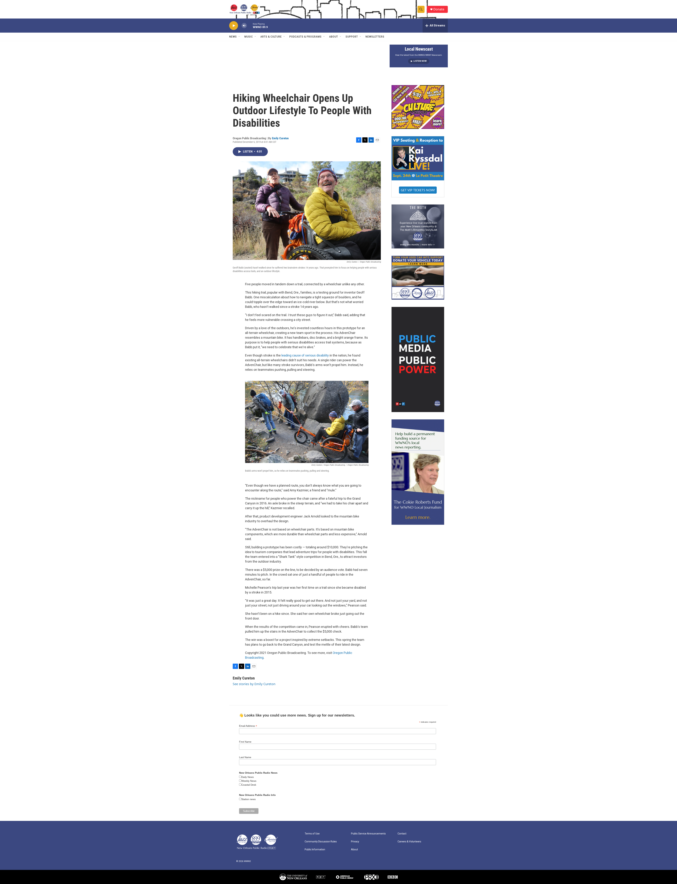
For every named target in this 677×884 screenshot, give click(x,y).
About (333, 36)
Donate (438, 9)
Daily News (247, 777)
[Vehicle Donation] (418, 278)
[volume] (244, 26)
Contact (402, 833)
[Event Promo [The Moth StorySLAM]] (418, 226)
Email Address (248, 726)
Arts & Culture (271, 36)
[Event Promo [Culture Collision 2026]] (418, 107)
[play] (233, 26)
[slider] (249, 25)
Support (352, 36)
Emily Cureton (280, 138)
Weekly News (248, 780)
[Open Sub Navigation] (239, 36)
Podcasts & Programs (305, 36)
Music (248, 36)
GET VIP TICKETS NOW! (418, 190)
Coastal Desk (248, 784)
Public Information (315, 849)
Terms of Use (312, 833)
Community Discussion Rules (321, 841)
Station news (248, 799)
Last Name (245, 757)
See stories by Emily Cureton (254, 684)
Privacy (355, 841)
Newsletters (374, 36)
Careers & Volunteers (409, 841)
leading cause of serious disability (305, 355)
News (233, 36)
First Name (245, 741)
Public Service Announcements (368, 833)
